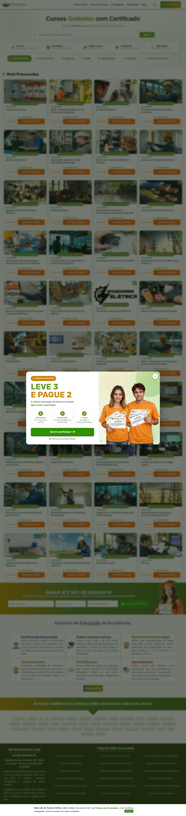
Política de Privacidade (106, 808)
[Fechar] (155, 376)
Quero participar (60, 431)
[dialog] (93, 408)
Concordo (129, 811)
